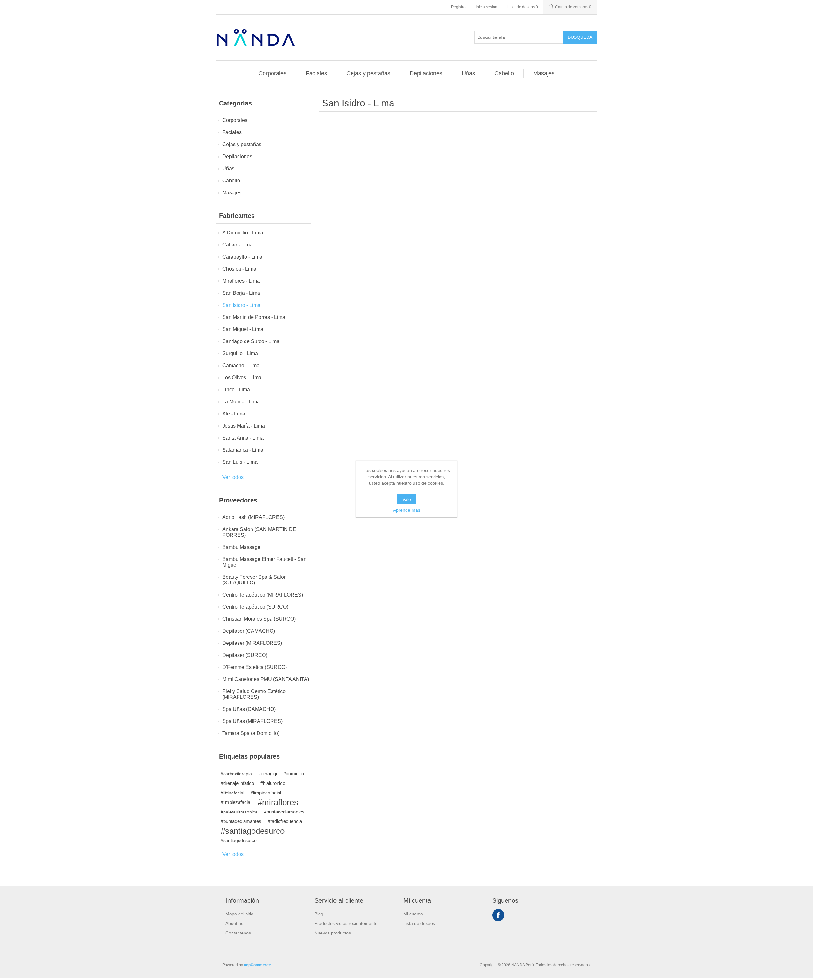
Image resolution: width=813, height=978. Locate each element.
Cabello (504, 73)
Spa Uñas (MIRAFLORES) (252, 721)
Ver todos (233, 477)
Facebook (498, 915)
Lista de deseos (419, 923)
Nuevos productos (332, 932)
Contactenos (238, 932)
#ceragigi (267, 773)
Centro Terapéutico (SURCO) (255, 607)
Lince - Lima (236, 389)
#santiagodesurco (253, 830)
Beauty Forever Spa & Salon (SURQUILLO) (254, 579)
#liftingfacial (232, 792)
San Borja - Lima (241, 293)
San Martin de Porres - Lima (253, 317)
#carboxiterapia (236, 773)
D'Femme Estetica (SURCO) (254, 667)
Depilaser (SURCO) (244, 655)
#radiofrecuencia (285, 821)
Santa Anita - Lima (243, 438)
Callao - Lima (237, 244)
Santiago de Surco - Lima (250, 341)
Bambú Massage (241, 547)
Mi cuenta (413, 913)
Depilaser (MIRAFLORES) (252, 643)
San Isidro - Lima (241, 305)
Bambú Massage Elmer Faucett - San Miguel (264, 562)
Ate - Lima (233, 413)
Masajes (543, 73)
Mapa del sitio (239, 913)
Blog (318, 913)
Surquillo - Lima (240, 353)
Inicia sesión (486, 7)
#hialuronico (272, 783)
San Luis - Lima (240, 462)
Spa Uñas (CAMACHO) (249, 709)
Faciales (316, 73)
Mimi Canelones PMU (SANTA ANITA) (265, 679)
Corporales (272, 73)
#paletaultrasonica (239, 811)
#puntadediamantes (284, 811)
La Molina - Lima (241, 401)
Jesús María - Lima (243, 425)
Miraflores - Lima (241, 281)
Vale (406, 499)
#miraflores (278, 802)
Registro (458, 7)
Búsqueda (580, 37)
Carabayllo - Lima (242, 257)
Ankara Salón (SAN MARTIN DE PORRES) (259, 532)
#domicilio (293, 773)
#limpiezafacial (266, 792)
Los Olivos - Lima (241, 377)
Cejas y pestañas (368, 73)
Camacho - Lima (240, 365)
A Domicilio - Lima (242, 232)
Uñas (468, 73)
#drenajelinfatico (237, 783)
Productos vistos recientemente (346, 923)
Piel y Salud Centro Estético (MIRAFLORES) (254, 694)
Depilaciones (426, 73)
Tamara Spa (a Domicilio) (250, 733)
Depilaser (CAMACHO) (248, 631)
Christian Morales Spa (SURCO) (259, 619)
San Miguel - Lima (242, 329)
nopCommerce (257, 965)
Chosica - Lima (239, 269)
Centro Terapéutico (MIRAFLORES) (262, 594)
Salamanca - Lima (242, 450)
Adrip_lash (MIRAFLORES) (253, 517)
